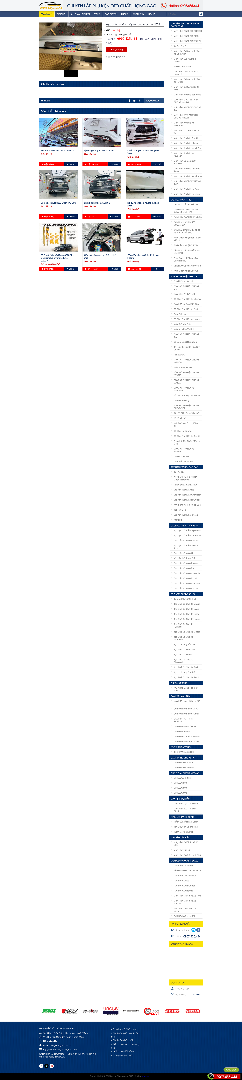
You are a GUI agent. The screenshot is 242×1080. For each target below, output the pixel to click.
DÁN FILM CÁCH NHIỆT (181, 199)
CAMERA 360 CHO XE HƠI (183, 757)
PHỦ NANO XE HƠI (179, 683)
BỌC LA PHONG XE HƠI (185, 598)
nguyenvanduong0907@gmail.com (60, 1049)
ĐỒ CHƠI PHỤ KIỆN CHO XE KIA (186, 335)
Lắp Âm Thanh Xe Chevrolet (187, 494)
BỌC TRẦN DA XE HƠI (181, 747)
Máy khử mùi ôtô (182, 324)
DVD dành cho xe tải (184, 916)
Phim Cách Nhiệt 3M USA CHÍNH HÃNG (186, 259)
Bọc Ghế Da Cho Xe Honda (187, 619)
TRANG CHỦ (46, 14)
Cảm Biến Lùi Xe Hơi (183, 461)
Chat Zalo (231, 1069)
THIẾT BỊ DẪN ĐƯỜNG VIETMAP (185, 773)
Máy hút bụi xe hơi (183, 367)
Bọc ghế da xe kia (183, 654)
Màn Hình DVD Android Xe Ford (186, 88)
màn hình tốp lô (182, 849)
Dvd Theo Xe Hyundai (184, 885)
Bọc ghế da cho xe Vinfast (187, 603)
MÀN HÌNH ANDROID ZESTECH (188, 41)
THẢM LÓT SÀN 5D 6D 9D (182, 816)
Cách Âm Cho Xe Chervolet (187, 573)
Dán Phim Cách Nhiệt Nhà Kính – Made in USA (186, 210)
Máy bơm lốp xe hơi (184, 329)
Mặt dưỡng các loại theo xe (186, 424)
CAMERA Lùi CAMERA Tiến (186, 304)
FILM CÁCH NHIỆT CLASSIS (186, 245)
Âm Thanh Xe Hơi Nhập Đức (187, 504)
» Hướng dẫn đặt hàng (122, 1051)
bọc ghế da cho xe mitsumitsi (183, 638)
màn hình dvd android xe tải (186, 131)
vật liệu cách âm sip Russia (187, 530)
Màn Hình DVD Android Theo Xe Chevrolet (187, 52)
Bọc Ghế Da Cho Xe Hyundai (183, 625)
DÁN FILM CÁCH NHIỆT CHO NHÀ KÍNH (187, 251)
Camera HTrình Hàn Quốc (186, 741)
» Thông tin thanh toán (122, 1055)
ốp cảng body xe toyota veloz (99, 150)
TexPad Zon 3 (180, 46)
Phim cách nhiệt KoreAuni (186, 270)
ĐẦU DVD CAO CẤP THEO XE (184, 860)
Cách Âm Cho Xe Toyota (186, 563)
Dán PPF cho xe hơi (183, 281)
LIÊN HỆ (151, 14)
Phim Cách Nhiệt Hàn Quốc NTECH (187, 238)
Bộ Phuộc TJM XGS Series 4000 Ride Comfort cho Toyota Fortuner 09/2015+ (57, 258)
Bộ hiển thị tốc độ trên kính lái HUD (187, 348)
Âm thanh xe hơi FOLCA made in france (185, 478)
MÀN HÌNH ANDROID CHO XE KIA (187, 108)
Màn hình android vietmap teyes (187, 169)
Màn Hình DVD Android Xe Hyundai (186, 72)
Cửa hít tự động (181, 400)
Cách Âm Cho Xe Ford (184, 568)
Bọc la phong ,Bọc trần (185, 672)
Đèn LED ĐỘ (179, 354)
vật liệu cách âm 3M (184, 558)
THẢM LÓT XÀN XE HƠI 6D (186, 821)
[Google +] (140, 101)
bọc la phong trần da (184, 644)
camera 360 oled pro (184, 767)
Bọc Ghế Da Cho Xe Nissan (187, 613)
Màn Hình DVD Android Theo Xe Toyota (187, 80)
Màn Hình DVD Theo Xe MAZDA (185, 902)
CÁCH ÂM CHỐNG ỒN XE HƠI (185, 525)
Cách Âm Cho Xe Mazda (186, 578)
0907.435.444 (227, 1076)
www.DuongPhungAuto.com (57, 1045)
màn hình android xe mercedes (184, 124)
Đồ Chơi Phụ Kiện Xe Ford (186, 309)
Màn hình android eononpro (187, 94)
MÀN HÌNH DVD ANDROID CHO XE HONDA (186, 100)
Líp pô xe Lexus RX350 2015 (97, 202)
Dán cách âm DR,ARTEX (185, 484)
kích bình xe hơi (181, 456)
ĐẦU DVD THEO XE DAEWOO (187, 870)
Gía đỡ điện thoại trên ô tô (187, 413)
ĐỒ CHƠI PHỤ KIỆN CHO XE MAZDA (186, 381)
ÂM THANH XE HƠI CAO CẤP (184, 467)
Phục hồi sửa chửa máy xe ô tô (187, 442)
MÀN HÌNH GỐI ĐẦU (180, 798)
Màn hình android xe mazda (188, 176)
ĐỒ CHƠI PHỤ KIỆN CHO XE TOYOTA (186, 373)
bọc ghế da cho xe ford (186, 667)
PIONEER (178, 519)
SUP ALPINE (179, 471)
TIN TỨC (124, 14)
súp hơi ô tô (180, 509)
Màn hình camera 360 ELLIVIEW (185, 162)
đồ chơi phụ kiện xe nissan (187, 395)
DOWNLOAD (138, 14)
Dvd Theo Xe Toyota (183, 865)
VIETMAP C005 (180, 783)
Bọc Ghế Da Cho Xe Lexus (186, 608)
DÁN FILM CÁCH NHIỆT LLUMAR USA (184, 223)
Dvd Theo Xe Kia (181, 880)
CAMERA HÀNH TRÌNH (181, 696)
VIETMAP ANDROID (182, 777)
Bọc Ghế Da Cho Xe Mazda (187, 631)
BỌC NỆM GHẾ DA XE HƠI (183, 594)
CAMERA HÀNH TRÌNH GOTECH (184, 720)
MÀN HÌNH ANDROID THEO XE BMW (188, 182)
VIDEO (97, 14)
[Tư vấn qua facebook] (198, 930)
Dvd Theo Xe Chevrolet (185, 875)
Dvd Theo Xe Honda (183, 890)
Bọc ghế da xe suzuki (184, 649)
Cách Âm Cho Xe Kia (184, 553)
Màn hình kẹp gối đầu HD (186, 803)
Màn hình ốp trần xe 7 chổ (187, 855)
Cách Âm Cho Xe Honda (186, 588)
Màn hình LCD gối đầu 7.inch (185, 809)
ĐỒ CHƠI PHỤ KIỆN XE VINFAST (184, 450)
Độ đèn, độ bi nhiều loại (185, 341)
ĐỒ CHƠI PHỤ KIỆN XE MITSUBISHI (184, 389)
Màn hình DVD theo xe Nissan (185, 909)
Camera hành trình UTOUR (186, 708)
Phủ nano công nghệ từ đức (185, 689)
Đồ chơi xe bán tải (183, 430)
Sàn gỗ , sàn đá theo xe (186, 826)
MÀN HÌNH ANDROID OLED (186, 36)
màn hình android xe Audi (186, 188)
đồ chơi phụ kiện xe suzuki (187, 436)
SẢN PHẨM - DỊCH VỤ (80, 14)
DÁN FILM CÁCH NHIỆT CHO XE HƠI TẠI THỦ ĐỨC (187, 231)
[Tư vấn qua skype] (193, 930)
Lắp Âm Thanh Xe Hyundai (187, 499)
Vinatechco (147, 1076)
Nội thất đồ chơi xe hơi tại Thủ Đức (57, 150)
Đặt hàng (117, 49)
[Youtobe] (51, 1066)
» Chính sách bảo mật (122, 1040)
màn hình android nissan (186, 143)
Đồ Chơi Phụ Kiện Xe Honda (187, 319)
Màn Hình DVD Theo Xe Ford (187, 895)
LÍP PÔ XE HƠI (180, 418)
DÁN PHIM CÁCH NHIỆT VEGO (188, 217)
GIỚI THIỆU (61, 14)
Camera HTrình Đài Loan (185, 726)
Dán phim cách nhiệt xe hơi (187, 265)
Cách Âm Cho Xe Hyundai (186, 540)
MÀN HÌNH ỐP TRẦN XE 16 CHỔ (186, 843)
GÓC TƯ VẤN (111, 14)
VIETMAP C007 (180, 793)
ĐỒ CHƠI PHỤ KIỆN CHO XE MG (186, 287)
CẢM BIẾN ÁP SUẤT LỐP (184, 293)
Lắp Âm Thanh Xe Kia (184, 489)
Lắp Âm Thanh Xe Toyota (186, 514)
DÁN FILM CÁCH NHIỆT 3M (186, 204)
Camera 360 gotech (184, 762)
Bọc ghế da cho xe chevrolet (183, 660)
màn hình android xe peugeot (184, 154)
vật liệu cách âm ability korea (186, 546)
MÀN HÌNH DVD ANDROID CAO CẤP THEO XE (185, 24)
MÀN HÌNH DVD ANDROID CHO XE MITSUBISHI (186, 116)
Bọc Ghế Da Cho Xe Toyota (187, 677)
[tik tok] (46, 1066)
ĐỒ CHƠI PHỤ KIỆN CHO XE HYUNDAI (186, 360)
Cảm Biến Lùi (180, 314)
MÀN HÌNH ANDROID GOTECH (188, 30)
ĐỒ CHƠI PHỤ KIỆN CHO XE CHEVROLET (186, 406)
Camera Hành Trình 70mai (186, 713)
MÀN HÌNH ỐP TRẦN (180, 837)
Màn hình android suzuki (186, 138)
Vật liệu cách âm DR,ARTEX (187, 535)
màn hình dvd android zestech (185, 60)
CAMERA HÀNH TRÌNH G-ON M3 (187, 702)
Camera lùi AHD (181, 731)
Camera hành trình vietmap (187, 736)
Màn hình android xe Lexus (187, 194)
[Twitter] (134, 101)
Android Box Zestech (183, 66)
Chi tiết (72, 164)
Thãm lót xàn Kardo (183, 831)
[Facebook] (129, 100)
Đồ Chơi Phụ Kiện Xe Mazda (187, 299)
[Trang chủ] (50, 5)
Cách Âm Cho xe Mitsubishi (187, 583)
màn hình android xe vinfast (187, 148)
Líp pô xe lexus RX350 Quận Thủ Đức (58, 202)
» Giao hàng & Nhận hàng (124, 1029)
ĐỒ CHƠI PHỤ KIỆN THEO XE (184, 276)
